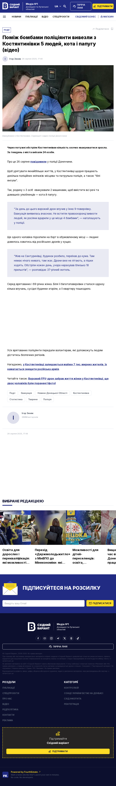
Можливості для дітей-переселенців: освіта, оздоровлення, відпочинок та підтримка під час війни (86, 556)
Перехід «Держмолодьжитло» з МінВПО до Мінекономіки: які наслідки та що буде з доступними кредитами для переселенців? (52, 556)
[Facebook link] (38, 638)
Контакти (8, 715)
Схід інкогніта (72, 698)
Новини (16, 16)
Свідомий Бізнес (85, 16)
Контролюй (71, 687)
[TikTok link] (78, 638)
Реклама (7, 720)
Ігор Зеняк (15, 59)
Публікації (31, 16)
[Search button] (65, 6)
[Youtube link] (44, 638)
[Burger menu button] (4, 17)
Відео (45, 16)
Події (7, 30)
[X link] (64, 638)
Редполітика (10, 709)
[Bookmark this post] (112, 28)
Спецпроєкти (61, 16)
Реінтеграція (71, 704)
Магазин (108, 16)
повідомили (38, 161)
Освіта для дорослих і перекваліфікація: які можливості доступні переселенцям (16, 556)
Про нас (7, 698)
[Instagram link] (51, 638)
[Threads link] (71, 638)
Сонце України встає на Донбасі (83, 693)
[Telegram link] (58, 638)
